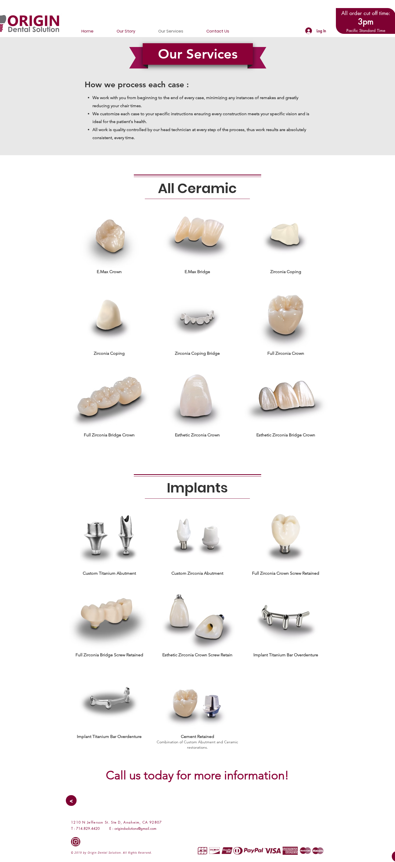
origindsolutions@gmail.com (135, 828)
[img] (109, 249)
